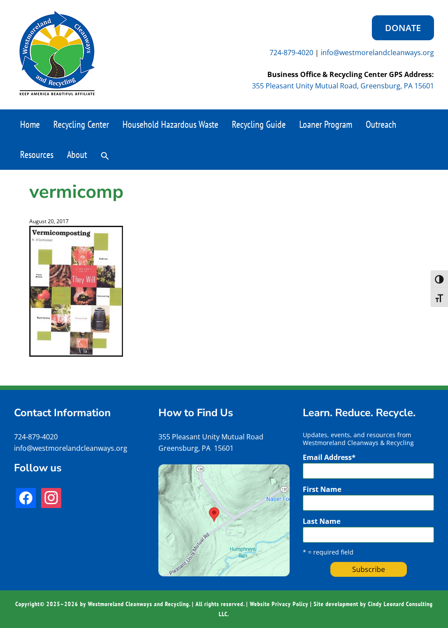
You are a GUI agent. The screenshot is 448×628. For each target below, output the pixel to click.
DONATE (403, 28)
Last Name (321, 521)
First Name (322, 489)
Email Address (329, 457)
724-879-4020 (291, 52)
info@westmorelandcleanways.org (377, 52)
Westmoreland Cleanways (57, 53)
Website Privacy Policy (279, 604)
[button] (105, 155)
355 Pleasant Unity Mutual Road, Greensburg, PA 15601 (343, 86)
